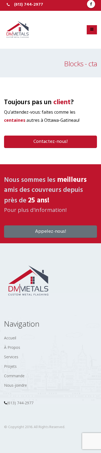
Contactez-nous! (50, 142)
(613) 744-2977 (20, 402)
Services (11, 356)
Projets (10, 366)
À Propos (12, 347)
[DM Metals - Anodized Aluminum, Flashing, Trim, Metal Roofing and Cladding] (17, 29)
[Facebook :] (91, 4)
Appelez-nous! (50, 231)
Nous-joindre (15, 385)
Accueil (10, 337)
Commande (14, 375)
